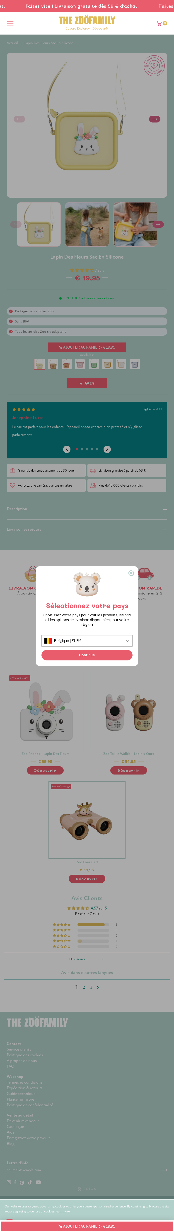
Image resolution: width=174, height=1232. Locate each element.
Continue (87, 655)
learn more (63, 1211)
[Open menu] (10, 23)
